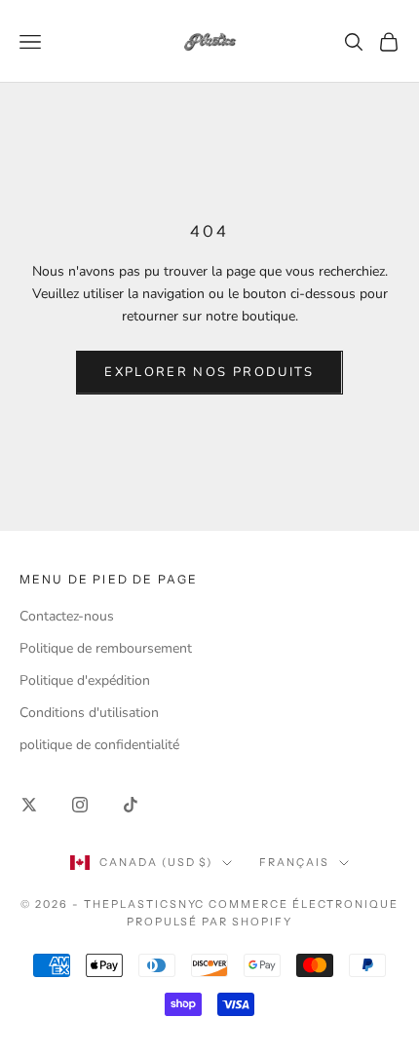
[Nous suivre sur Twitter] (29, 804)
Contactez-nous (66, 616)
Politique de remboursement (105, 648)
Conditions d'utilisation (89, 712)
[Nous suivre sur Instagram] (80, 804)
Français (294, 862)
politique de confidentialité (99, 744)
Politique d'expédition (84, 680)
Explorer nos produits (209, 372)
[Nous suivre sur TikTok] (130, 804)
